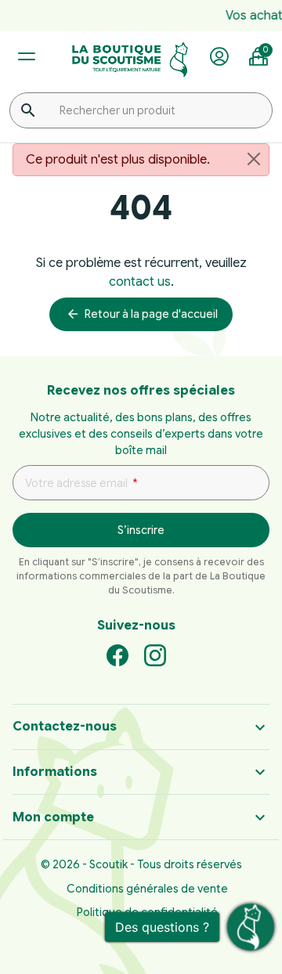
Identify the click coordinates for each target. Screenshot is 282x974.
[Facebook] (117, 654)
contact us (140, 282)
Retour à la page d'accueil (142, 314)
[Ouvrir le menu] (26, 57)
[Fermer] (254, 159)
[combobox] (141, 110)
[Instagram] (155, 654)
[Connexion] (219, 57)
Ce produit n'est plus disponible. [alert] (118, 160)
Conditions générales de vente (147, 889)
